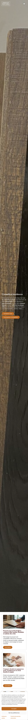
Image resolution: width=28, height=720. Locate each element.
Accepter (14, 708)
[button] (24, 4)
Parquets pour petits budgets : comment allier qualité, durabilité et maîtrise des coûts (13, 632)
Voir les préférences (14, 713)
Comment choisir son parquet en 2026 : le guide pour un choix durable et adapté (13, 670)
